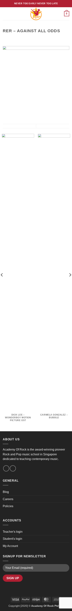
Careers (8, 499)
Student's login (12, 538)
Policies (8, 506)
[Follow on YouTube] (13, 468)
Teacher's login (13, 531)
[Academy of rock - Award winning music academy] (36, 13)
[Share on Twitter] (14, 38)
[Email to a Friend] (18, 38)
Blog (6, 491)
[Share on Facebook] (9, 38)
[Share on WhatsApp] (5, 38)
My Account (10, 546)
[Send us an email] (6, 468)
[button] (5, 13)
